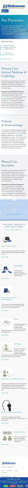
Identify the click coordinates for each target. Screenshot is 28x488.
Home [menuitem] (2, 470)
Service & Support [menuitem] (6, 476)
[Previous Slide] (0, 212)
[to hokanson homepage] (14, 7)
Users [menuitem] (16, 470)
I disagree (12, 486)
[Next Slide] (26, 212)
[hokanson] (8, 465)
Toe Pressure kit (18, 134)
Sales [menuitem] (14, 476)
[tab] (8, 47)
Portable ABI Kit (5, 97)
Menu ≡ (4, 11)
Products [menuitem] (9, 470)
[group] (14, 211)
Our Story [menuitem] (4, 472)
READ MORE (4, 257)
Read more (20, 486)
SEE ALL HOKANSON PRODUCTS (13, 229)
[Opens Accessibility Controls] (26, 486)
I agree (5, 486)
